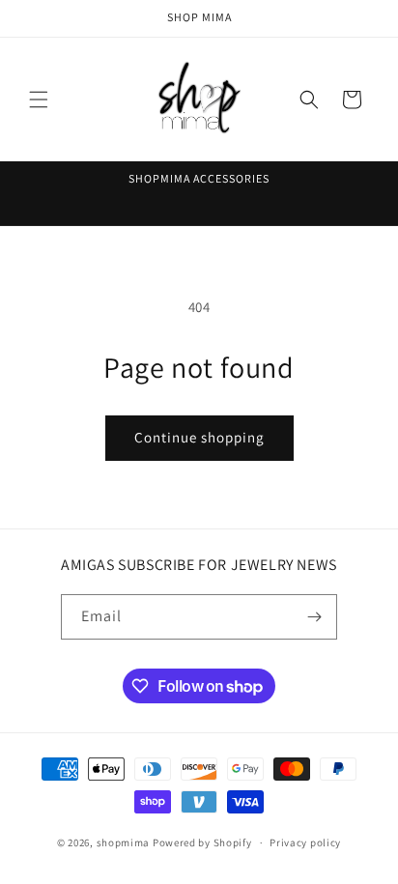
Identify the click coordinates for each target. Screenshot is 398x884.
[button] (38, 99)
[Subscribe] (315, 617)
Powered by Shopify (202, 842)
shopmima (124, 842)
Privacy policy (305, 842)
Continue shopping (199, 437)
